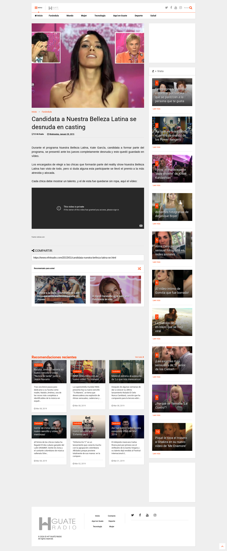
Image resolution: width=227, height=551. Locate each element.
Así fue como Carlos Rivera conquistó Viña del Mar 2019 (126, 431)
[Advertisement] (55, 330)
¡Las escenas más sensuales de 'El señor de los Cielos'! (170, 365)
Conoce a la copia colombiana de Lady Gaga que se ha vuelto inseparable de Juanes (58, 296)
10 (157, 432)
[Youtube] (175, 7)
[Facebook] (171, 7)
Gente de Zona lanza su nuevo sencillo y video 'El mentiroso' (47, 431)
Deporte (139, 15)
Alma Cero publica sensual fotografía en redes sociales (169, 250)
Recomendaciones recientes (54, 357)
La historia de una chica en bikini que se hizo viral (171, 327)
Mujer (84, 15)
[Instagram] (180, 7)
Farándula (54, 15)
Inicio (40, 15)
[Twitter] (166, 7)
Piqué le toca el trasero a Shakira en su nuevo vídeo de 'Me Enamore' (171, 442)
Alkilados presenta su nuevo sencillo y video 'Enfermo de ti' (85, 431)
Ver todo (139, 357)
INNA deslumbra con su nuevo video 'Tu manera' (86, 378)
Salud (153, 15)
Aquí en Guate (120, 15)
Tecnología (100, 15)
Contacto (112, 516)
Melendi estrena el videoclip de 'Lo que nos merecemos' (126, 378)
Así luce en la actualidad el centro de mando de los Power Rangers (172, 135)
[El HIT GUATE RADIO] (53, 8)
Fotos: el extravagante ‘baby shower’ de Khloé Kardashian (171, 173)
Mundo (70, 15)
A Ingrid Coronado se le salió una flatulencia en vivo (110, 298)
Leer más (156, 109)
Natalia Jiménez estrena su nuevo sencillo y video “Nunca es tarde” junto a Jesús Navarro (49, 374)
